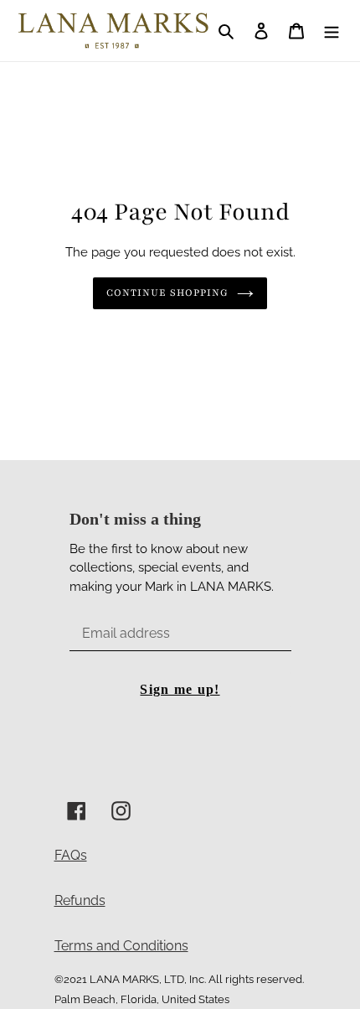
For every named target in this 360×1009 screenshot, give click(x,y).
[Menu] (331, 30)
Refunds (79, 900)
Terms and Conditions (121, 946)
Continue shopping (167, 292)
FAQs (70, 855)
